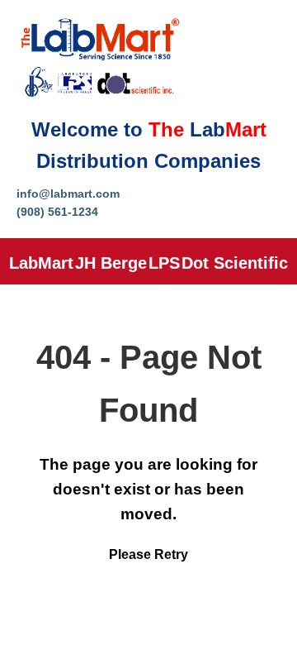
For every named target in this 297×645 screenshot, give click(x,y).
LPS (164, 263)
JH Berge (111, 263)
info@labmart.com (68, 193)
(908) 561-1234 (57, 211)
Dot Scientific (235, 263)
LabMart (41, 263)
